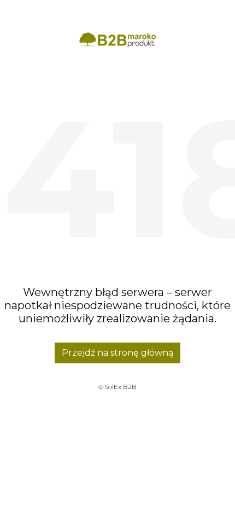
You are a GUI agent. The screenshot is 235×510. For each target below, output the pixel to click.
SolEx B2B (120, 386)
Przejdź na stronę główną (117, 352)
